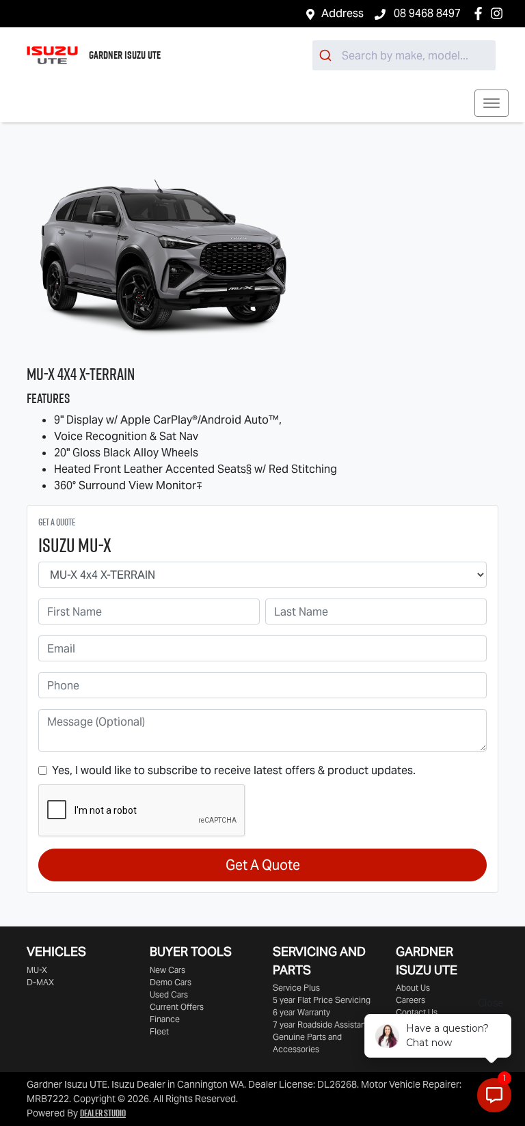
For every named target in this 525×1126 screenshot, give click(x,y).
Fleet (159, 1031)
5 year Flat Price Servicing (322, 1000)
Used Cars (169, 994)
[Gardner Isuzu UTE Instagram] (499, 13)
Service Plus (296, 988)
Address (342, 13)
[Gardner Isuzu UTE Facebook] (481, 13)
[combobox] (404, 55)
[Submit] (327, 55)
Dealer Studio (103, 1113)
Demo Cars (170, 982)
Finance (165, 1019)
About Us (413, 988)
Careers (410, 1000)
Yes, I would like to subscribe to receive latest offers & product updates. (234, 770)
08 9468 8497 (426, 13)
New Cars (167, 970)
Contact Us (417, 1012)
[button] (491, 103)
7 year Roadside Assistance (324, 1024)
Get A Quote (263, 865)
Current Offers (177, 1007)
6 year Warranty (301, 1012)
